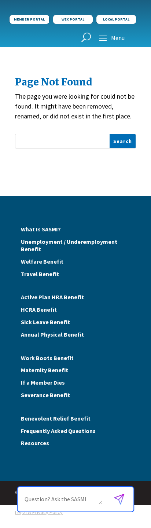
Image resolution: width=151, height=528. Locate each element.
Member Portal (29, 19)
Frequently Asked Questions (58, 430)
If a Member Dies (43, 382)
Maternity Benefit (44, 370)
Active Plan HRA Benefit (52, 297)
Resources (35, 443)
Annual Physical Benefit (52, 334)
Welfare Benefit (42, 261)
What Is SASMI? (41, 229)
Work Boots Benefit (47, 358)
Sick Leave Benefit (45, 322)
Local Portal (116, 19)
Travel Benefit (40, 274)
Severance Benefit (45, 395)
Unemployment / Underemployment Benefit (69, 245)
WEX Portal (73, 19)
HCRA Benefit (39, 309)
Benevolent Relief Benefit (56, 418)
